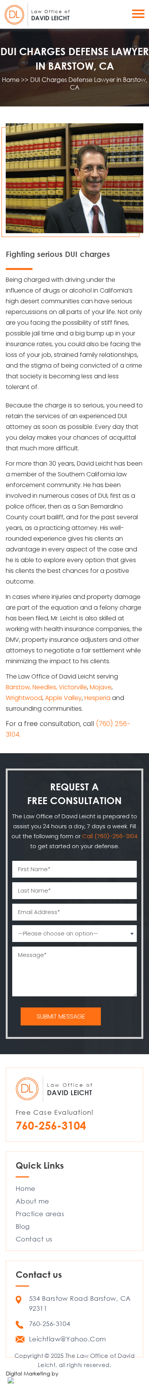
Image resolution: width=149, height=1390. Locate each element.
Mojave (101, 687)
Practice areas (40, 1214)
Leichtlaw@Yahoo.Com (67, 1339)
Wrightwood (24, 697)
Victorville (73, 687)
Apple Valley (63, 697)
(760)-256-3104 (116, 836)
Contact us (34, 1239)
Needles (44, 687)
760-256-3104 (51, 1125)
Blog (23, 1226)
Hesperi (95, 697)
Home (26, 1188)
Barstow (18, 687)
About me (32, 1201)
